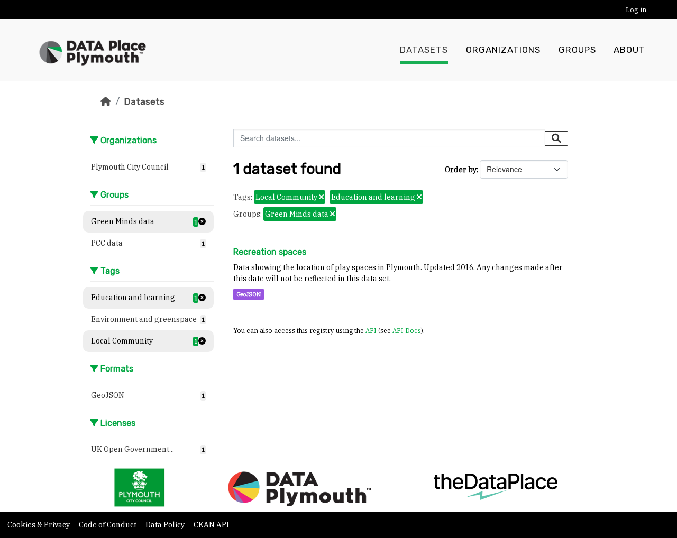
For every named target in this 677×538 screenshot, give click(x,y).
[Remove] (321, 197)
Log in (636, 9)
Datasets (424, 50)
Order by (461, 169)
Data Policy (165, 525)
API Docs (406, 330)
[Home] (105, 101)
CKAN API (211, 525)
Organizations (503, 50)
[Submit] (556, 138)
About (629, 50)
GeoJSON (248, 294)
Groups (577, 50)
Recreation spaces (269, 252)
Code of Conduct (108, 525)
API (371, 330)
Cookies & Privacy (39, 525)
